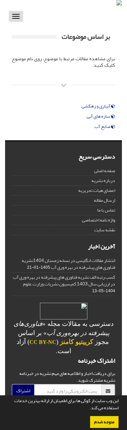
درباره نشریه (103, 180)
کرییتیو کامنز (76, 341)
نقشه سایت (104, 229)
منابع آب (102, 126)
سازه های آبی (99, 116)
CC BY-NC (42, 342)
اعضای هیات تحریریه (96, 190)
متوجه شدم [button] (104, 422)
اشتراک (23, 390)
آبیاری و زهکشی (96, 106)
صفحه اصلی (104, 170)
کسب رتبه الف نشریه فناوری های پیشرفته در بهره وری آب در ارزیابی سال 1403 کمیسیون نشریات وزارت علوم (64, 280)
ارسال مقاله (104, 200)
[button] (88, 409)
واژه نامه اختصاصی (98, 220)
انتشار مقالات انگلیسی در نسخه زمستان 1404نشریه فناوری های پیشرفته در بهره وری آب (68, 264)
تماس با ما (106, 210)
